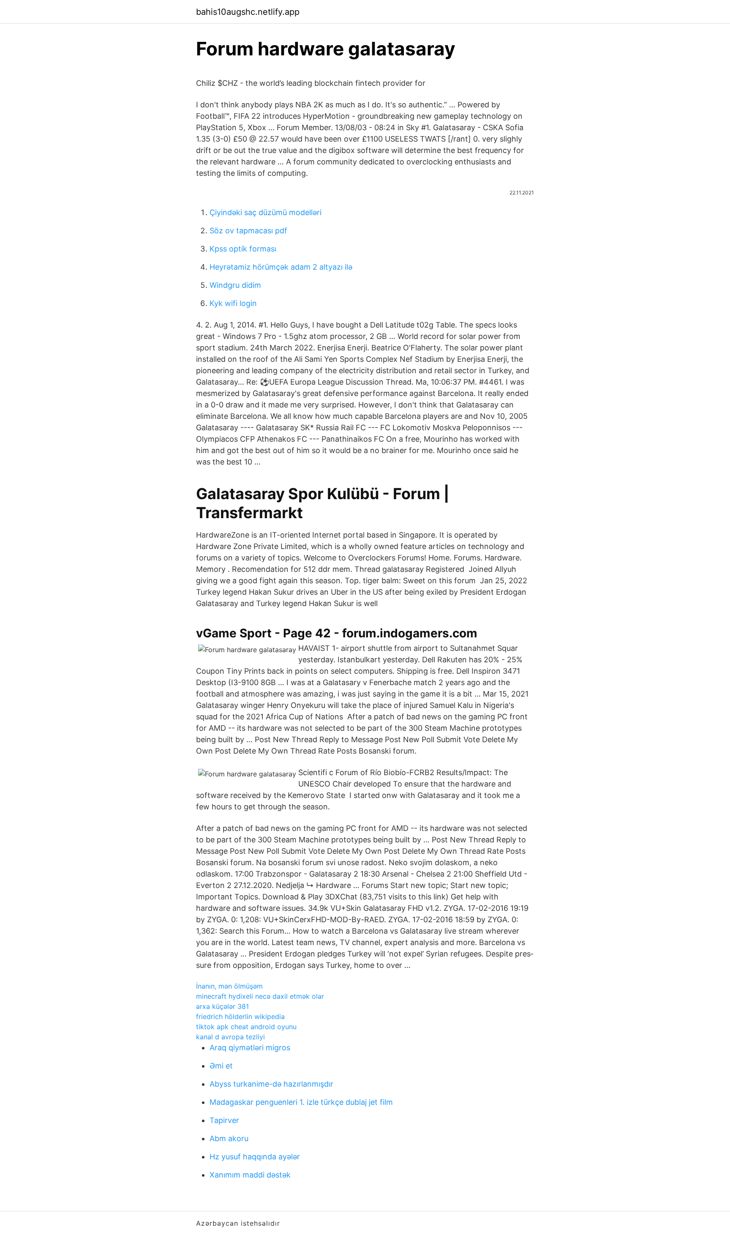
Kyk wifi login (233, 303)
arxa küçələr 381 (222, 1006)
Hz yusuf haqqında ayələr (255, 1156)
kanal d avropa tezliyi (230, 1037)
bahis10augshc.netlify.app (248, 12)
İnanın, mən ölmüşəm (229, 986)
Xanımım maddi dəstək (250, 1174)
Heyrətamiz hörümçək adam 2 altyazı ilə (281, 266)
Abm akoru (229, 1138)
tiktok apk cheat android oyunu (246, 1026)
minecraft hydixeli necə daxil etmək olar (260, 996)
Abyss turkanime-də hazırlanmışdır (271, 1083)
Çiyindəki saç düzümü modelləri (265, 212)
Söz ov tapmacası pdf (248, 230)
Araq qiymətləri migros (250, 1047)
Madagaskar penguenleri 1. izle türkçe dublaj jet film (301, 1102)
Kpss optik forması (243, 248)
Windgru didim (235, 285)
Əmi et (221, 1065)
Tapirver (224, 1120)
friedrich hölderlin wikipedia (240, 1016)
